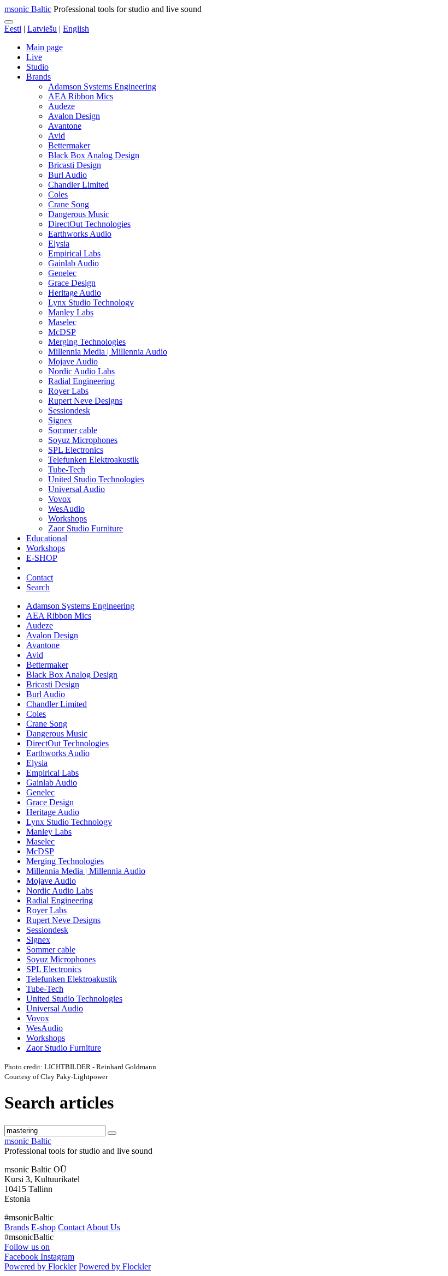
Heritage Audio (74, 292)
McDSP (62, 332)
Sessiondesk (69, 410)
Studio (37, 66)
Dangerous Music (78, 214)
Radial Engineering (81, 381)
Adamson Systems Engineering (102, 86)
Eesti (12, 28)
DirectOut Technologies (89, 224)
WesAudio (66, 508)
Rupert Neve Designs (85, 400)
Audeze (61, 106)
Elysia (58, 243)
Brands (38, 76)
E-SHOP (41, 557)
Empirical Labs (74, 253)
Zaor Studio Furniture (85, 528)
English (76, 28)
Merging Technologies (87, 341)
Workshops (67, 518)
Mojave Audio (73, 361)
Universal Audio (76, 489)
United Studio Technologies (96, 479)
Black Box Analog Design (93, 155)
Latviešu (42, 28)
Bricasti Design (74, 165)
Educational (46, 538)
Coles (58, 194)
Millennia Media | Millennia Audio (107, 351)
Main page (44, 47)
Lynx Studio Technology (91, 302)
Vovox (59, 499)
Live (34, 57)
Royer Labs (68, 391)
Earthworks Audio (79, 233)
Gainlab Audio (73, 263)
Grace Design (72, 282)
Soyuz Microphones (82, 440)
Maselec (62, 322)
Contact (39, 577)
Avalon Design (74, 116)
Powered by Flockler (40, 1266)
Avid (56, 135)
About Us (103, 1227)
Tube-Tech (66, 469)
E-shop (43, 1227)
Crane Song (68, 204)
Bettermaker (69, 145)
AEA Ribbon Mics (80, 96)
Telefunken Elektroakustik (93, 459)
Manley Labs (70, 312)
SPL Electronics (75, 449)
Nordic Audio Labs (81, 371)
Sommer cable (72, 430)
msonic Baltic (27, 9)
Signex (60, 420)
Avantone (64, 125)
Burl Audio (67, 174)
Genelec (62, 273)
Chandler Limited (78, 184)
